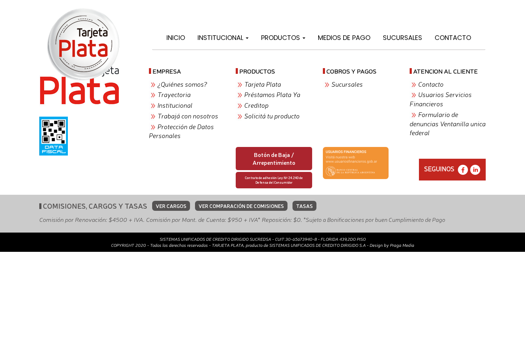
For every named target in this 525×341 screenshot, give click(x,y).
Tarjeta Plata (262, 84)
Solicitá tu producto (272, 115)
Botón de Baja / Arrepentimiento (273, 159)
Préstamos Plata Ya (272, 94)
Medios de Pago (344, 37)
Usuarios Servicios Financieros (441, 99)
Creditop (256, 105)
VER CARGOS (171, 206)
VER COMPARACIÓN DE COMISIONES (241, 206)
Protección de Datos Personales (181, 131)
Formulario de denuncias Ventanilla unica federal (448, 123)
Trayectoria (174, 94)
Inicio (175, 37)
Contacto (453, 37)
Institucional (221, 37)
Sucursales (402, 37)
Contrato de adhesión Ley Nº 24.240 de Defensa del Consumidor (274, 179)
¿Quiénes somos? (182, 84)
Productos (281, 37)
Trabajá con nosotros (188, 115)
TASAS (304, 206)
